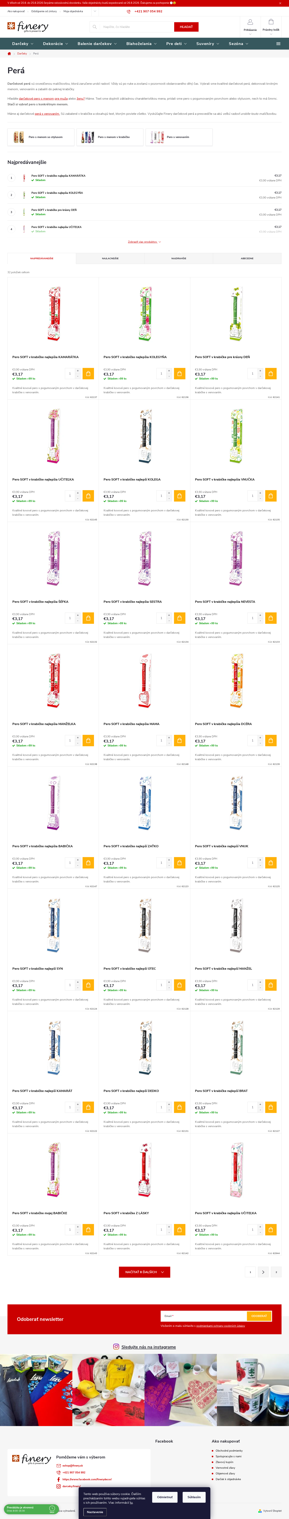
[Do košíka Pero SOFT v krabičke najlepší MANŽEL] (271, 985)
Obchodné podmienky (229, 1450)
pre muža (61, 98)
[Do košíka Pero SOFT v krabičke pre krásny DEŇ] (271, 373)
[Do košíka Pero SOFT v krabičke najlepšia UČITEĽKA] (88, 496)
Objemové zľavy (225, 1473)
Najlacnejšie (110, 258)
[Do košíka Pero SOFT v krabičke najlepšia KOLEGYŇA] (179, 373)
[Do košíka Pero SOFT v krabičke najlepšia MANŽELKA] (88, 740)
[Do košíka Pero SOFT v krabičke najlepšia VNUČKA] (271, 496)
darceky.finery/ (72, 1486)
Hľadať (186, 27)
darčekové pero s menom (36, 98)
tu (131, 1503)
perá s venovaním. (47, 114)
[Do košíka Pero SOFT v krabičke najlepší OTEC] (179, 985)
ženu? (81, 98)
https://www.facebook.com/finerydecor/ (87, 1479)
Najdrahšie (178, 258)
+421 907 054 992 (74, 1472)
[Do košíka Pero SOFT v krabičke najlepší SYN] (88, 985)
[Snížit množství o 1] (77, 376)
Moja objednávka (73, 11)
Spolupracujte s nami (228, 1456)
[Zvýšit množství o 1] (77, 371)
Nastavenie (95, 1512)
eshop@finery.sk (73, 1466)
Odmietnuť (165, 1497)
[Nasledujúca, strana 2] (263, 1272)
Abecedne (247, 258)
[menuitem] (22, 44)
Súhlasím (194, 1497)
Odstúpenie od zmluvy (44, 11)
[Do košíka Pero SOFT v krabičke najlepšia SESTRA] (179, 618)
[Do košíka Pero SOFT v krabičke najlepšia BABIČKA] (88, 862)
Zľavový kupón (224, 1462)
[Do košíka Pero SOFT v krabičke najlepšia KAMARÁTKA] (88, 373)
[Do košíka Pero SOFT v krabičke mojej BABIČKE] (88, 1229)
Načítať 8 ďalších (141, 1272)
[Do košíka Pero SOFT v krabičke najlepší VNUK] (271, 862)
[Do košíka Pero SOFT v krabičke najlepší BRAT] (271, 1107)
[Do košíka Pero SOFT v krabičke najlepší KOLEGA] (179, 496)
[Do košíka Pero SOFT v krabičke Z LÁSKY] (179, 1229)
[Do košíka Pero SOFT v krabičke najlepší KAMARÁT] (88, 1107)
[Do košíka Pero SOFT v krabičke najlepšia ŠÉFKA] (88, 618)
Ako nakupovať (16, 11)
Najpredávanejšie (41, 258)
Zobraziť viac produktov (143, 242)
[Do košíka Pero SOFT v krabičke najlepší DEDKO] (179, 1107)
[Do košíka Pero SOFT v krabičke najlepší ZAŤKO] (179, 862)
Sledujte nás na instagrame (148, 1347)
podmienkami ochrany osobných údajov (220, 1326)
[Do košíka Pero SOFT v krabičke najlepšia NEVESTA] (271, 618)
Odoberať (259, 1316)
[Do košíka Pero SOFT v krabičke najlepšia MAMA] (179, 740)
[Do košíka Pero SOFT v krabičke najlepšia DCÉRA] (271, 740)
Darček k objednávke (228, 1479)
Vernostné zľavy (225, 1467)
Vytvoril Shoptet (272, 1511)
